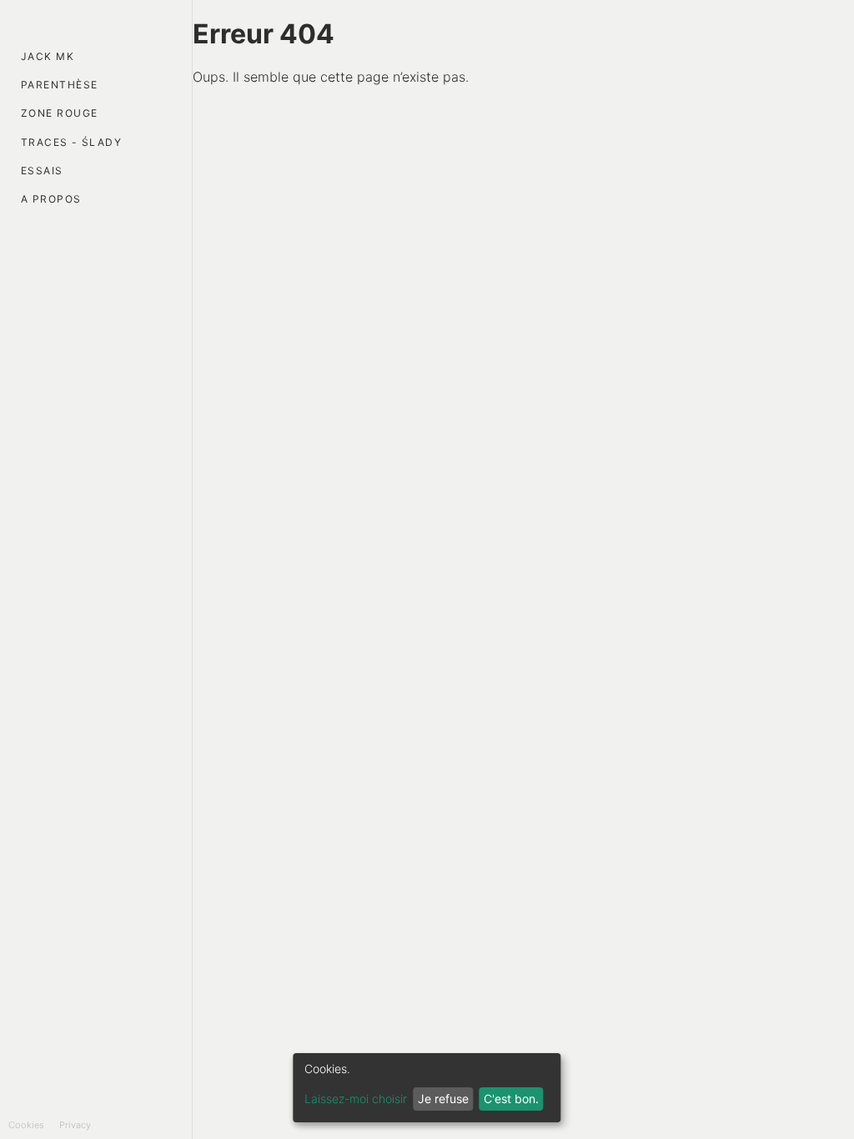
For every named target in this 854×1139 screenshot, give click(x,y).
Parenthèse (59, 84)
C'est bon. (511, 1098)
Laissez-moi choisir (355, 1098)
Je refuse (443, 1098)
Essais (42, 170)
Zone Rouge (59, 113)
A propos (51, 199)
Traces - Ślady (71, 142)
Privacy (75, 1125)
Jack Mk (47, 56)
